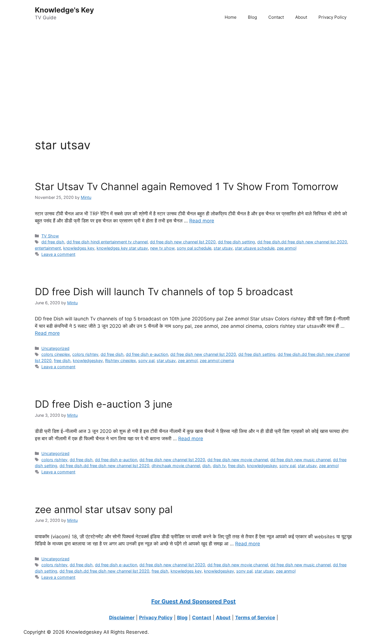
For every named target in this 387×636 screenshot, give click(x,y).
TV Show (50, 235)
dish (206, 465)
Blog (252, 17)
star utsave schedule (255, 248)
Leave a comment (58, 254)
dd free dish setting (236, 241)
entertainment (48, 248)
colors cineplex (55, 354)
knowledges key (78, 248)
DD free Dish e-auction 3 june (103, 404)
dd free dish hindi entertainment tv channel (107, 241)
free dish (62, 360)
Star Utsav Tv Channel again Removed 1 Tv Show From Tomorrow (186, 186)
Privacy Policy (332, 17)
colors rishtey (85, 354)
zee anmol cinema (217, 360)
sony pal (146, 360)
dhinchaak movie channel (176, 465)
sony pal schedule (194, 248)
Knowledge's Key (64, 10)
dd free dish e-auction (147, 354)
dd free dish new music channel (300, 459)
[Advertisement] (170, 74)
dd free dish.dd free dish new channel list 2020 (302, 241)
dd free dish (52, 241)
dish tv (219, 465)
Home (231, 17)
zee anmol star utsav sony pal (104, 509)
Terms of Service (255, 617)
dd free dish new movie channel (237, 459)
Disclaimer (122, 617)
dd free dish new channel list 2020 (183, 241)
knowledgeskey (88, 360)
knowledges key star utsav (122, 248)
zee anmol (286, 248)
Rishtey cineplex (120, 360)
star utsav (223, 248)
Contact (276, 17)
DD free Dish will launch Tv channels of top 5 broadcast (164, 291)
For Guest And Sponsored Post (193, 601)
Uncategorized (55, 348)
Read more (201, 221)
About (301, 17)
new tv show (162, 248)
